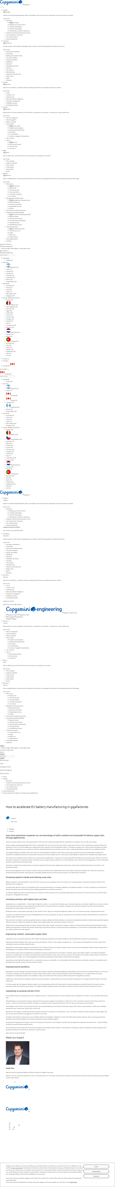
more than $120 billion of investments (40, 1022)
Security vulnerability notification (16, 1101)
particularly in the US (12, 847)
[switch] (0, 248)
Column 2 (11, 1151)
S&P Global (104, 995)
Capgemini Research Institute (11, 527)
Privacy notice (15, 1159)
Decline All (96, 1176)
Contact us (14, 1147)
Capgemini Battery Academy (30, 984)
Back (11, 22)
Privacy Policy (12, 1098)
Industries (9, 43)
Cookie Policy (12, 1103)
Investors (11, 1092)
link (4, 12)
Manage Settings (96, 1171)
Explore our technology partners (12, 604)
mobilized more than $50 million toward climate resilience (70, 1017)
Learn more (6, 18)
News (7, 152)
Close (2, 754)
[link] (15, 4)
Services (8, 84)
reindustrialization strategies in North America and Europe (56, 852)
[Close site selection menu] (8, 369)
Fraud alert (11, 1105)
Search (2, 746)
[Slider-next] (15, 1082)
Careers (8, 109)
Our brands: (9, 1115)
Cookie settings (15, 1157)
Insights (8, 12)
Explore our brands (8, 601)
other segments (45, 847)
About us (8, 175)
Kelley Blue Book (11, 1001)
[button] (9, 366)
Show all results (4, 773)
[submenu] (8, 498)
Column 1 (11, 1132)
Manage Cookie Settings (17, 1168)
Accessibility (12, 1096)
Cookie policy (15, 1155)
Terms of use (12, 1094)
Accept (96, 1166)
